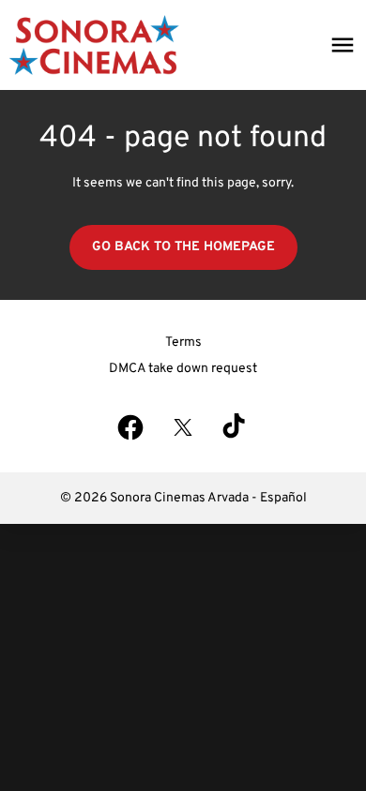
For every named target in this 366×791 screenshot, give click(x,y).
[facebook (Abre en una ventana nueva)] (130, 427)
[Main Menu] (342, 45)
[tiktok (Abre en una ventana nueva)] (236, 427)
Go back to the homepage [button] (183, 247)
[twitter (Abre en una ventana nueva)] (183, 427)
